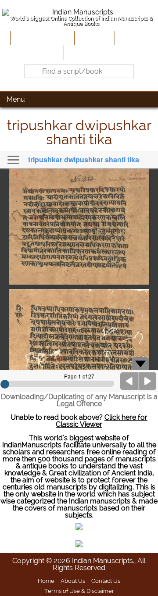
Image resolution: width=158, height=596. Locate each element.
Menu (16, 99)
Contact (79, 52)
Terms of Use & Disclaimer (79, 590)
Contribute (93, 37)
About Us (55, 37)
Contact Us (105, 580)
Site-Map (131, 37)
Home (23, 37)
